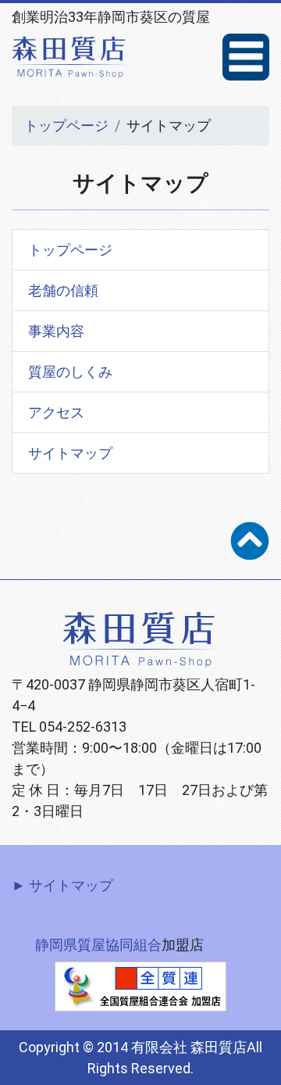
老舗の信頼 (63, 290)
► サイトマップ (62, 885)
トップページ (66, 125)
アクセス (56, 412)
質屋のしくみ (70, 371)
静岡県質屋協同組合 (98, 944)
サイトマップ (70, 453)
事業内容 (56, 331)
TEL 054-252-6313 (69, 726)
